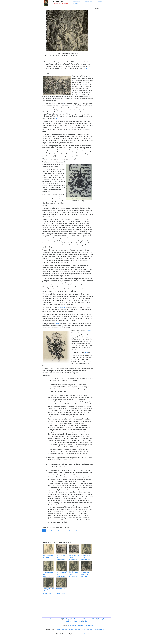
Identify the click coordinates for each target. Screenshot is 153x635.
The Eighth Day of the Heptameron (48, 591)
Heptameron (71, 625)
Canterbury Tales (99, 630)
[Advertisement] (67, 609)
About (60, 619)
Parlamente (61, 307)
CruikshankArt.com (61, 630)
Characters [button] (100, 1)
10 (77, 530)
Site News (74, 619)
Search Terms (84, 619)
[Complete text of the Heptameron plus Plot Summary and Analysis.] (56, 2)
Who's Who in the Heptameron (60, 591)
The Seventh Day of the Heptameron (85, 574)
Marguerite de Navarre (85, 625)
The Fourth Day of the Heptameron (48, 574)
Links (85, 621)
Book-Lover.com (87, 630)
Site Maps (66, 619)
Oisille (80, 352)
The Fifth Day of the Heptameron (61, 574)
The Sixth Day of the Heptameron (73, 574)
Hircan (57, 324)
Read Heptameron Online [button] (90, 1)
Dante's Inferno (74, 630)
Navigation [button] (75, 3)
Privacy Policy (102, 619)
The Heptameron (50, 619)
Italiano (68, 621)
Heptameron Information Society (85, 634)
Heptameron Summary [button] (77, 1)
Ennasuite (88, 331)
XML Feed (93, 619)
